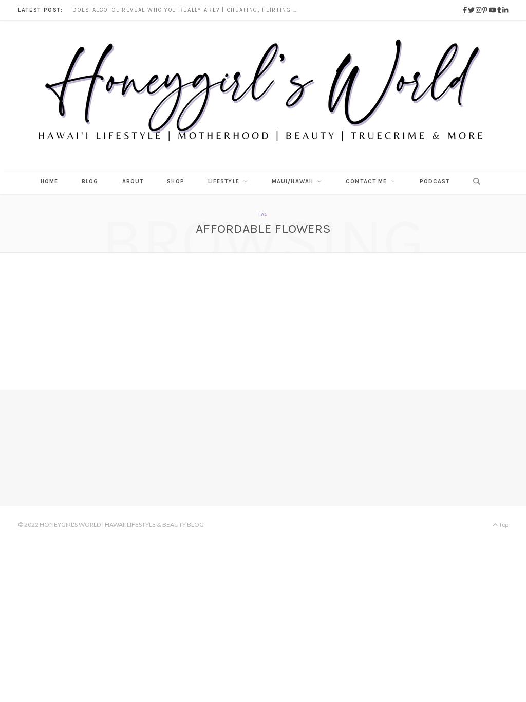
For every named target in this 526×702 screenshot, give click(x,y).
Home (49, 181)
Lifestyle (223, 181)
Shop (175, 181)
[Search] (473, 182)
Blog (90, 181)
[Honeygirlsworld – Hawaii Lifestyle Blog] (263, 95)
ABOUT (133, 181)
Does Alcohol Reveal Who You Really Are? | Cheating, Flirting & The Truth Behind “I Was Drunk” (188, 10)
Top (503, 524)
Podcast (435, 181)
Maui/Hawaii (292, 181)
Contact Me (366, 181)
